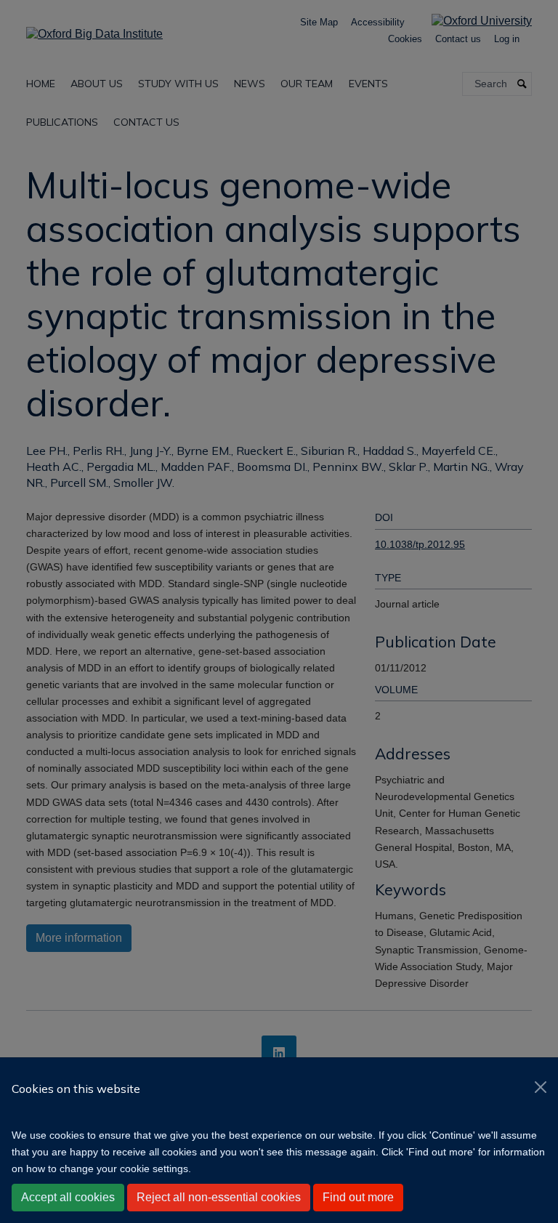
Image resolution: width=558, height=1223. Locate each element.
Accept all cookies (68, 1197)
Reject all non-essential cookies (219, 1197)
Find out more (358, 1197)
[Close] (540, 1087)
